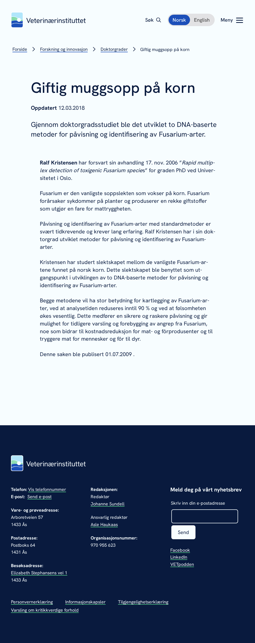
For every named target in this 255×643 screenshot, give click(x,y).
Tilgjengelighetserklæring (143, 602)
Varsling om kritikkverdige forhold (45, 610)
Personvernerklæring (32, 602)
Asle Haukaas (104, 524)
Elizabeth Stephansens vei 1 (39, 573)
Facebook (180, 550)
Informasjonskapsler (85, 602)
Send (183, 532)
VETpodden (182, 564)
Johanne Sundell (108, 504)
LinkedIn (178, 557)
